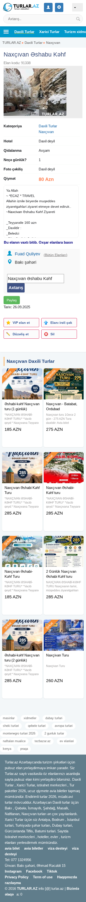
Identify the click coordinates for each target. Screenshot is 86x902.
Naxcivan (15, 212)
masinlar (9, 718)
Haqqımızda (67, 877)
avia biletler (33, 848)
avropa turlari (64, 726)
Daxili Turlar (34, 43)
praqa (24, 749)
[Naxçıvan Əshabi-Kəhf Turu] (22, 542)
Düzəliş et (21, 334)
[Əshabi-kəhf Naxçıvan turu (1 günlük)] (22, 374)
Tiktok (52, 871)
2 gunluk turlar (54, 733)
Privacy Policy (16, 877)
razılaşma (13, 883)
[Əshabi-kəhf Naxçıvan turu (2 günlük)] (22, 626)
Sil (52, 334)
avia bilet (12, 848)
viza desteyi (57, 848)
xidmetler (30, 718)
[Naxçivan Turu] (64, 626)
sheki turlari (11, 726)
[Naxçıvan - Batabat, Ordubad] (64, 374)
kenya (7, 749)
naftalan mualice (14, 741)
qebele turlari (37, 726)
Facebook (34, 871)
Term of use (43, 877)
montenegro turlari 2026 (19, 733)
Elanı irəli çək (61, 323)
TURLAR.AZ (11, 43)
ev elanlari (67, 741)
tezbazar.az (43, 741)
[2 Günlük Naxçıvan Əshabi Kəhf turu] (64, 542)
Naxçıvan (53, 43)
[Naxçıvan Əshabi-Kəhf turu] (64, 458)
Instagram (13, 871)
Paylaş (12, 300)
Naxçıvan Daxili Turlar (30, 361)
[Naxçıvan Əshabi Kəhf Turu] (22, 458)
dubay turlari (53, 718)
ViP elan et (21, 323)
